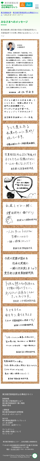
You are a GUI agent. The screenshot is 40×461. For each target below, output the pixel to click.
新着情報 (5, 399)
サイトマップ (7, 434)
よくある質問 (7, 423)
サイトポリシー (8, 429)
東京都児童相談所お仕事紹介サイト (17, 394)
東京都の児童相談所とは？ (12, 401)
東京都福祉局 (6, 12)
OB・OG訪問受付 (28, 4)
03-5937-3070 (15, 449)
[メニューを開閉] (37, 6)
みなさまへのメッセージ (11, 414)
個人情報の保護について (11, 431)
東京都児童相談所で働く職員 (13, 403)
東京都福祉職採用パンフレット (14, 420)
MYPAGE (22, 4)
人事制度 (5, 410)
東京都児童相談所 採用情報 (12, 412)
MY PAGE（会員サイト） (12, 425)
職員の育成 (6, 405)
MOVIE (5, 418)
